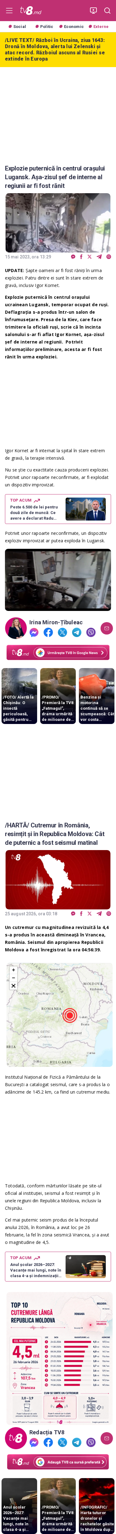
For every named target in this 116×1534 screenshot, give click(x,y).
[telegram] (99, 257)
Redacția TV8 (47, 1432)
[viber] (108, 257)
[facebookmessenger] (73, 257)
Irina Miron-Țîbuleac (56, 622)
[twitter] (89, 257)
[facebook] (81, 257)
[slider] (58, 606)
